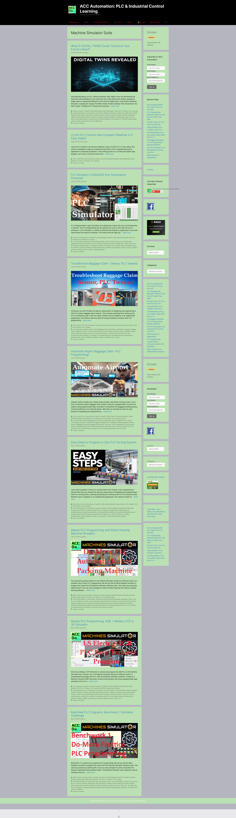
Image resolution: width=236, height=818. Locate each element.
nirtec (127, 117)
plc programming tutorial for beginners (99, 119)
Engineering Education (83, 426)
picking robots (120, 605)
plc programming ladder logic (124, 512)
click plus (116, 331)
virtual (117, 337)
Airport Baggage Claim (101, 329)
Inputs (131, 416)
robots (110, 607)
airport (91, 329)
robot (100, 607)
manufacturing (120, 117)
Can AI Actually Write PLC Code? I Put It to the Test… (155, 107)
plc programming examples (105, 512)
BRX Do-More (77, 595)
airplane (85, 329)
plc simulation (84, 335)
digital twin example (131, 113)
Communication (89, 159)
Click (74, 159)
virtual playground (99, 249)
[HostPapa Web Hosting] (152, 488)
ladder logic (120, 243)
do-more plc (113, 601)
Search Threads (154, 22)
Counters (96, 595)
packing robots (101, 605)
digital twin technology (78, 115)
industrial (96, 603)
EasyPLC (81, 111)
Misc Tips (117, 22)
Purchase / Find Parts (101, 22)
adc (97, 781)
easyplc (96, 115)
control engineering (118, 424)
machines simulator (109, 117)
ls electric (112, 692)
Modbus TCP (75, 161)
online (131, 243)
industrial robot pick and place (109, 603)
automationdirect (121, 690)
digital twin (121, 113)
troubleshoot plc (109, 337)
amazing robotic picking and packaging (108, 599)
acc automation (90, 113)
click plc (84, 331)
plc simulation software (96, 245)
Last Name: (151, 71)
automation (99, 113)
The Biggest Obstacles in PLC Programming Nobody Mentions (155, 142)
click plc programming (95, 331)
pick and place (110, 605)
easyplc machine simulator (119, 115)
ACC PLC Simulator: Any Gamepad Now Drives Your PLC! (156, 150)
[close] (119, 811)
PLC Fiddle (82, 239)
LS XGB (114, 686)
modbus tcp (85, 696)
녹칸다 (116, 698)
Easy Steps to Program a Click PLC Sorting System (103, 442)
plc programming (81, 119)
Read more (115, 106)
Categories (151, 461)
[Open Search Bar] (166, 22)
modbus (125, 694)
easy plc (121, 331)
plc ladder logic (122, 510)
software (79, 698)
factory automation (85, 243)
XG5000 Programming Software (110, 688)
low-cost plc (91, 333)
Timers (123, 418)
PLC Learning (134, 111)
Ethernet (85, 692)
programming (116, 247)
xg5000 (85, 698)
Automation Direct (109, 690)
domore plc (91, 783)
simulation (94, 337)
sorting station (101, 516)
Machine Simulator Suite (110, 111)
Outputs (97, 418)
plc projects (94, 428)
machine (82, 510)
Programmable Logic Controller (101, 247)
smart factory (85, 121)
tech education (88, 249)
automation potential (97, 241)
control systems (115, 241)
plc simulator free (117, 245)
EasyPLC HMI (105, 416)
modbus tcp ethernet (96, 696)
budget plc (78, 331)
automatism (120, 329)
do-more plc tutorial (124, 601)
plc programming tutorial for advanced (106, 787)
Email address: (152, 77)
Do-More (92, 237)
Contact (129, 22)
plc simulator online (130, 245)
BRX (130, 599)
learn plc (87, 117)
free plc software (96, 243)
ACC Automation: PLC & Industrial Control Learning (122, 9)
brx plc (134, 599)
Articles (75, 111)
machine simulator (96, 117)
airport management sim (119, 420)
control (107, 241)
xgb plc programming (103, 698)
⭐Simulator (142, 22)
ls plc (78, 694)
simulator (80, 249)
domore (133, 601)
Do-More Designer (101, 237)
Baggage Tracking (95, 424)
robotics (123, 247)
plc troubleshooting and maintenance (121, 335)
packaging (80, 605)
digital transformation (110, 113)
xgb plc (93, 698)
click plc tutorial (107, 331)
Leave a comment (78, 123)
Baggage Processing (82, 424)
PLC (119, 111)
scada (129, 247)
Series (86, 22)
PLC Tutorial (123, 119)
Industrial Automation (77, 117)
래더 (120, 698)
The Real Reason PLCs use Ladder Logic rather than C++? (156, 135)
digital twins (89, 115)
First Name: (151, 65)
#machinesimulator (79, 113)
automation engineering (86, 422)
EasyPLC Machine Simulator (93, 111)
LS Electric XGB (106, 686)
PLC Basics (125, 111)
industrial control (110, 426)
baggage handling (116, 422)
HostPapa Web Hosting (155, 477)
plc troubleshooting (103, 335)
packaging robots (90, 605)
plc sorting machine (115, 514)
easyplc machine (104, 115)
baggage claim (105, 422)
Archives (150, 446)
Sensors (112, 597)
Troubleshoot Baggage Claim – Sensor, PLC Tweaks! (104, 263)
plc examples (112, 510)
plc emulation (78, 787)
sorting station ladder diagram (116, 516)
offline (126, 243)
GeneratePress (141, 801)
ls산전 (95, 694)
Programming (73, 22)
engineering (131, 115)
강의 (112, 698)
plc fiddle (74, 245)
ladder (85, 333)
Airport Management (104, 420)
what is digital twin (96, 121)
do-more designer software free (99, 601)
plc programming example (88, 512)
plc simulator (108, 245)
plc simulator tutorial (77, 247)
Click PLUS (80, 159)
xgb (89, 698)
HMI (115, 237)
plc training (115, 119)
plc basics (104, 510)
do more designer (125, 241)
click (103, 424)
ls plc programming (87, 694)
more (118, 785)
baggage (127, 329)
